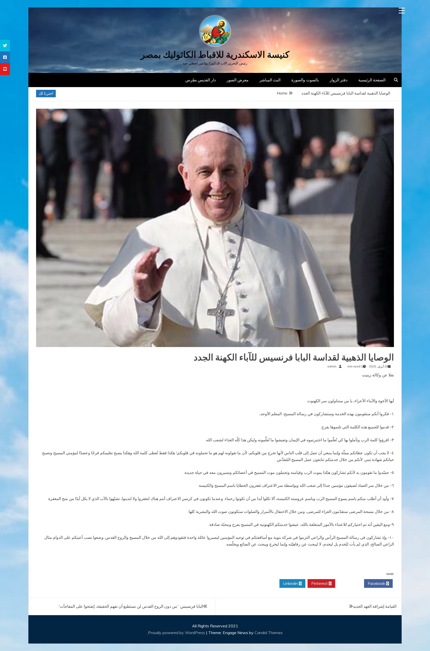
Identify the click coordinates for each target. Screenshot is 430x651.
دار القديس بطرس (200, 79)
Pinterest (320, 583)
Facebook (377, 583)
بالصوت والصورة (305, 79)
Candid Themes (269, 632)
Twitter (348, 583)
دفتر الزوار (338, 79)
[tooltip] (5, 45)
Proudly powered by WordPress (177, 632)
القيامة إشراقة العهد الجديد (374, 606)
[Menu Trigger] (402, 10)
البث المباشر (270, 79)
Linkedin (291, 583)
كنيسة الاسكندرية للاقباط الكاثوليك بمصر (215, 55)
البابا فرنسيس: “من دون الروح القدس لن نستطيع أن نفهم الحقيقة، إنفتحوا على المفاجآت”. (130, 606)
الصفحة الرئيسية (371, 79)
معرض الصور (238, 79)
